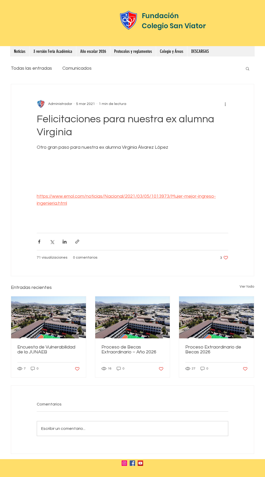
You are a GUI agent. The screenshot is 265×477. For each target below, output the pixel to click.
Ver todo (247, 286)
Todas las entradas (31, 68)
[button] (133, 51)
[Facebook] (132, 463)
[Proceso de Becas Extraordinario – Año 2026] (132, 317)
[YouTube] (140, 463)
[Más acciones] (225, 104)
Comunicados (77, 68)
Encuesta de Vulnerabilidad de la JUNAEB (46, 349)
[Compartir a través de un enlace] (77, 241)
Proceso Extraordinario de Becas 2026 (213, 349)
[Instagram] (124, 463)
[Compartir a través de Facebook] (39, 241)
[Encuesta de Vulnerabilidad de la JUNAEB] (48, 317)
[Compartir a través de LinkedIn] (64, 241)
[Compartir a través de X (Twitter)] (51, 241)
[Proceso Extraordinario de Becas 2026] (216, 317)
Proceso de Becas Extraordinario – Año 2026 (128, 349)
